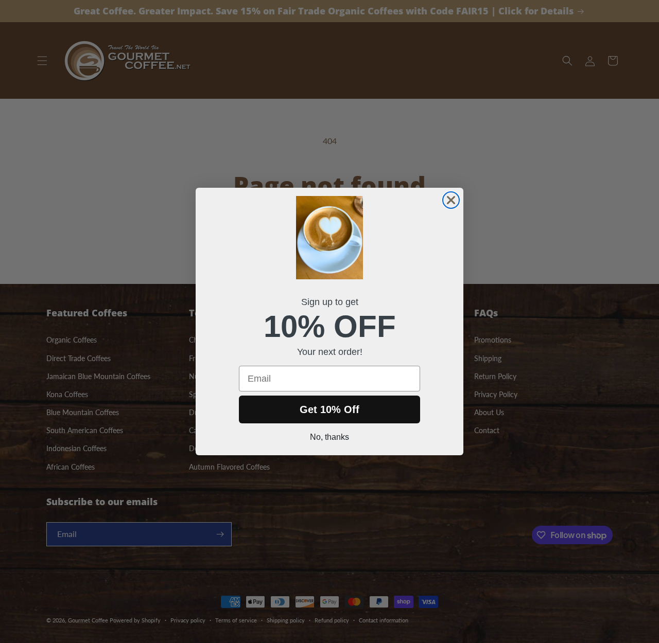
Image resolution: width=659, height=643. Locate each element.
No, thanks (329, 437)
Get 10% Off (329, 409)
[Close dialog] (451, 200)
